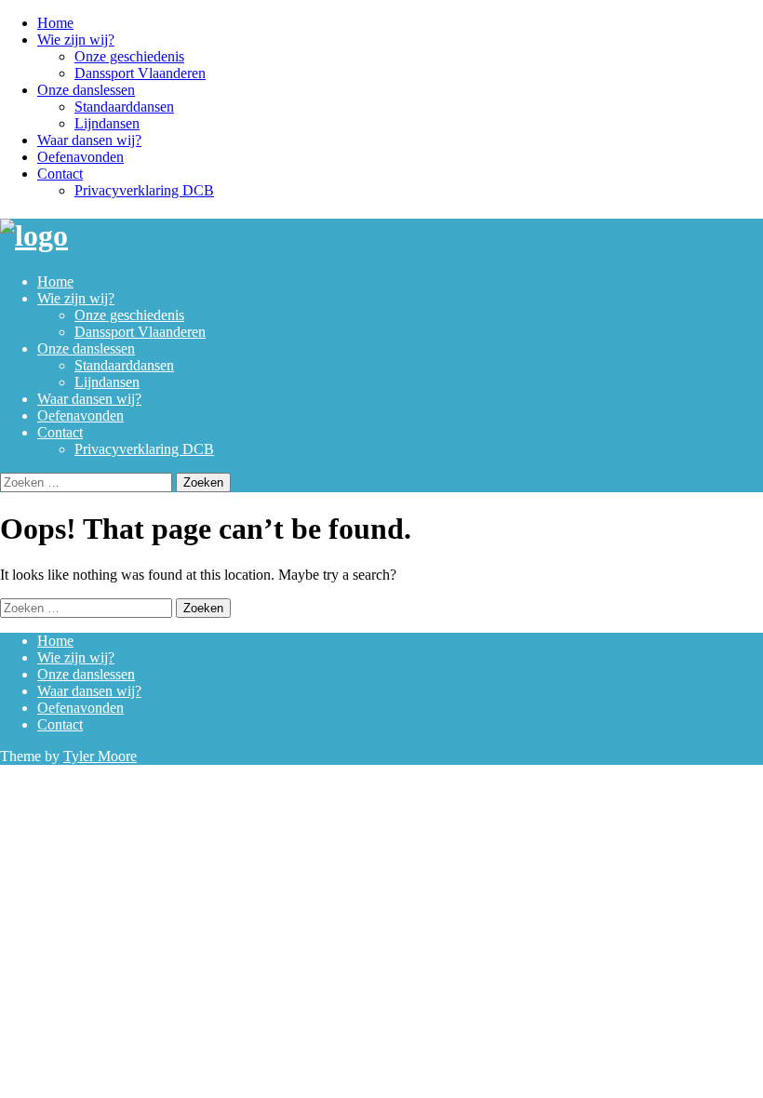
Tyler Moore (100, 756)
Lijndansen (107, 123)
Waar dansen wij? (89, 140)
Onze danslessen (86, 90)
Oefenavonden (80, 157)
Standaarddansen (124, 106)
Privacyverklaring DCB (144, 190)
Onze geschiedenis (129, 56)
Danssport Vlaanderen (140, 73)
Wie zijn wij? (75, 39)
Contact (60, 173)
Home (55, 23)
